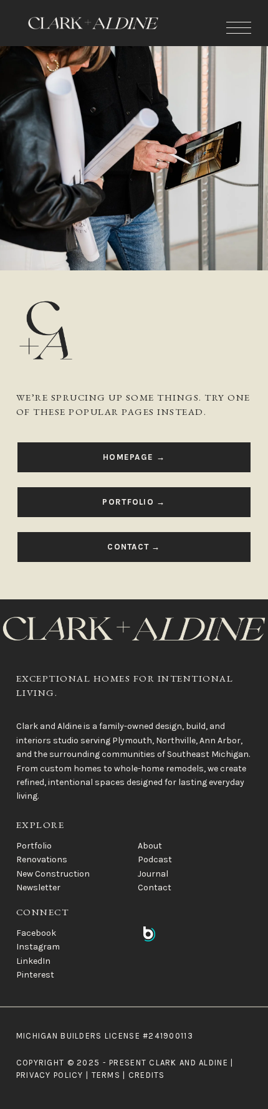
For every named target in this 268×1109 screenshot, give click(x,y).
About (150, 845)
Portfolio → (133, 502)
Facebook (36, 933)
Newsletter (38, 887)
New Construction (53, 874)
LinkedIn (33, 961)
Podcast (155, 859)
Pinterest (35, 974)
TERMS (106, 1075)
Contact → (134, 546)
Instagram (38, 946)
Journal (153, 874)
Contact (154, 887)
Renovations (41, 859)
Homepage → (134, 457)
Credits (146, 1075)
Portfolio (34, 845)
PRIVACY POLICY (50, 1075)
